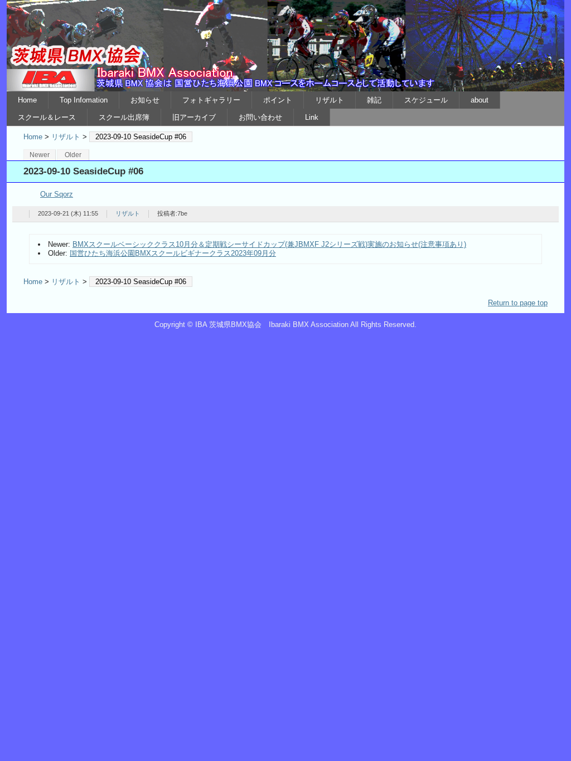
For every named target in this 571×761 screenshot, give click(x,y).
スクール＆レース (47, 117)
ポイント (277, 100)
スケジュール (426, 100)
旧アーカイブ (194, 117)
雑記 (374, 100)
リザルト (329, 100)
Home (27, 100)
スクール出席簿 (124, 117)
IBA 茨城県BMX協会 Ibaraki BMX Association (285, 45)
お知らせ (144, 100)
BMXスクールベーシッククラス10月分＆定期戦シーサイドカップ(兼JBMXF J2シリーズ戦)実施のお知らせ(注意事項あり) (269, 244)
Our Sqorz (56, 194)
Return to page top (518, 303)
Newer (40, 155)
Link (311, 117)
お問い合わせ (260, 117)
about (479, 100)
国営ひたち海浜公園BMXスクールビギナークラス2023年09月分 (173, 253)
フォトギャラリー (211, 100)
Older (73, 155)
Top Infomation (84, 100)
